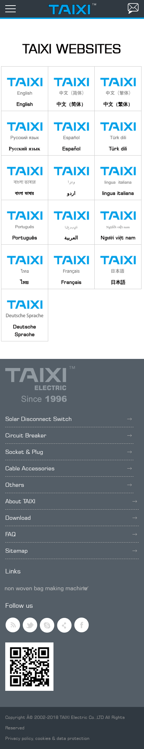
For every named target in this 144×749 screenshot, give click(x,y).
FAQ (10, 534)
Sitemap (16, 550)
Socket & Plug (24, 451)
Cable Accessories (30, 468)
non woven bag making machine (46, 588)
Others (14, 484)
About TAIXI (20, 501)
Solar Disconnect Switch (38, 418)
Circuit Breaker (25, 435)
